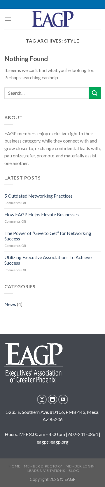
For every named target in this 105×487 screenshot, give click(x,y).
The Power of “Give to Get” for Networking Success (47, 235)
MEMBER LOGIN (80, 466)
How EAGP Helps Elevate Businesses (41, 214)
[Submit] (95, 93)
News (10, 304)
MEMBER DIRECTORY (43, 466)
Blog (74, 470)
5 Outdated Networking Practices (38, 195)
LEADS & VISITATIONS (46, 470)
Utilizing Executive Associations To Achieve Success (48, 260)
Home (14, 466)
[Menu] (7, 19)
